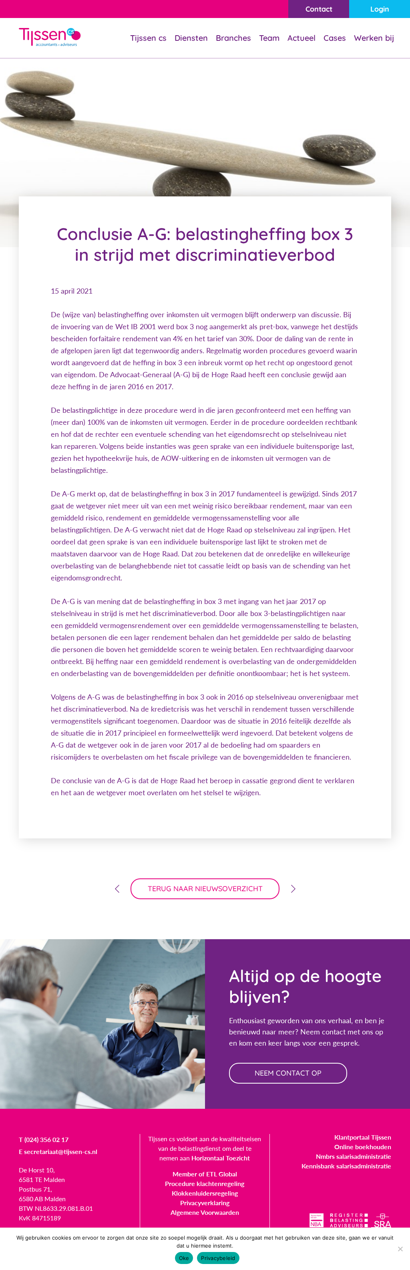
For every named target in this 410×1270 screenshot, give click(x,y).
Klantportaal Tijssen (362, 1137)
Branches (233, 38)
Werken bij (374, 38)
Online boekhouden (362, 1146)
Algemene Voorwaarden (205, 1212)
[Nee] (400, 1249)
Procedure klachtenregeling (204, 1183)
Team (269, 38)
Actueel (301, 38)
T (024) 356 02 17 (43, 1139)
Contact (318, 9)
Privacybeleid (218, 1258)
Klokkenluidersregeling (205, 1193)
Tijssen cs (148, 38)
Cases (335, 38)
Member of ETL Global (205, 1174)
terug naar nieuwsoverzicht (205, 888)
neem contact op (288, 1073)
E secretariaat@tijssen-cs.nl (58, 1151)
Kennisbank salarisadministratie (346, 1166)
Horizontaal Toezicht (220, 1158)
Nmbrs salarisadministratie (353, 1156)
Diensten (191, 38)
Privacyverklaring (204, 1202)
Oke (184, 1258)
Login (379, 9)
